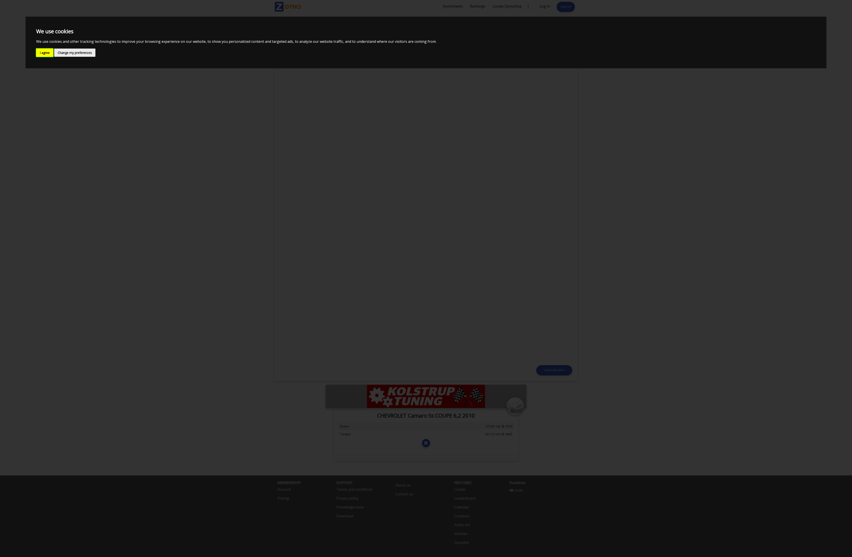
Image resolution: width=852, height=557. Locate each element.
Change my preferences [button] (75, 53)
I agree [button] (45, 53)
